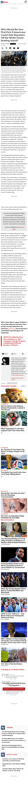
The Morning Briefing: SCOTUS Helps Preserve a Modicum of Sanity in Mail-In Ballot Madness (13, 540)
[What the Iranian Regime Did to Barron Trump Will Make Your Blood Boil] (14, 580)
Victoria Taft (4, 644)
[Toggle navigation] (25, 1)
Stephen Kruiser (5, 544)
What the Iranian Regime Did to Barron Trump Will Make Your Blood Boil (13, 590)
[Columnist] (6, 361)
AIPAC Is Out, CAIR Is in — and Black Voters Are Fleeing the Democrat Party (12, 615)
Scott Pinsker (5, 619)
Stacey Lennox (5, 43)
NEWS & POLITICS (12, 383)
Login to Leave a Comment (14, 689)
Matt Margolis (5, 569)
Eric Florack (4, 665)
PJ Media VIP (11, 328)
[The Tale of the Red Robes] (14, 655)
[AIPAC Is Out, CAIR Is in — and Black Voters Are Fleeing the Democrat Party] (14, 605)
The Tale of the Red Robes (11, 664)
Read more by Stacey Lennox (17, 378)
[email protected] (19, 375)
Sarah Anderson (5, 594)
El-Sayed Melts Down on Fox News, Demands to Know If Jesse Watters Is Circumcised (13, 565)
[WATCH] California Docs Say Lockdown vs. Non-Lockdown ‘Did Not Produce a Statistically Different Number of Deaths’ (14, 341)
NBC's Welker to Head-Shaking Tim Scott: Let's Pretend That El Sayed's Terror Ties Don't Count (13, 641)
